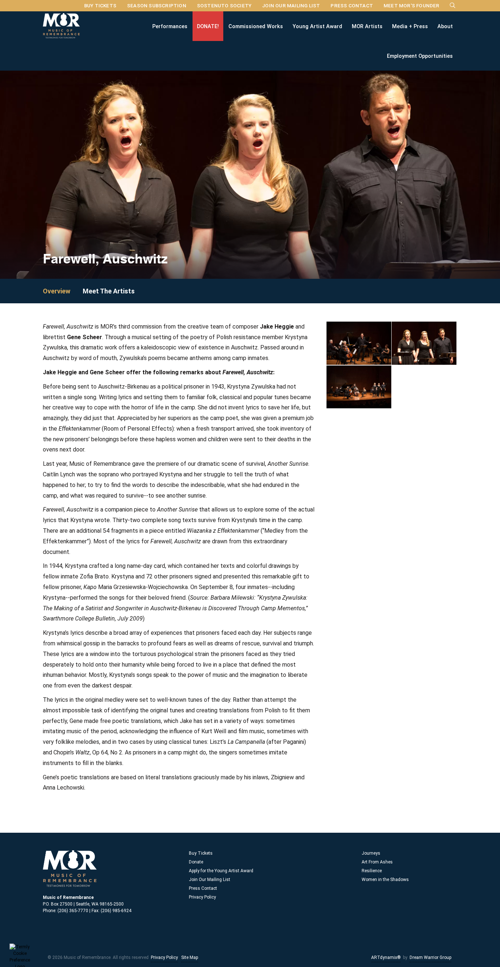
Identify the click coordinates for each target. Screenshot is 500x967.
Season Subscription (156, 5)
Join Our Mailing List (291, 5)
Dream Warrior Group (430, 957)
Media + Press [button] (410, 26)
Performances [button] (169, 26)
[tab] (62, 291)
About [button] (445, 26)
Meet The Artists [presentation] (109, 291)
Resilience (372, 870)
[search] (452, 5)
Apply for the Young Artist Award (221, 870)
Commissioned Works (255, 26)
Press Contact (352, 5)
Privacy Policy (202, 897)
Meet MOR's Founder (412, 5)
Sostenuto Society (224, 5)
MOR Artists (367, 26)
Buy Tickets (100, 5)
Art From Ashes (377, 862)
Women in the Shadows (385, 879)
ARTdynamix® (386, 957)
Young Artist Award (317, 26)
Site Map (189, 957)
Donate (196, 862)
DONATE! (208, 26)
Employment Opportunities (420, 55)
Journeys (371, 853)
